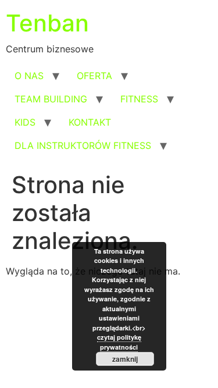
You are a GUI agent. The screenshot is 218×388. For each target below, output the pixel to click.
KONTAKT (90, 122)
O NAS (29, 75)
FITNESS (139, 99)
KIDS (25, 122)
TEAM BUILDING (51, 99)
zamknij (125, 359)
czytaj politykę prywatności (119, 342)
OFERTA (94, 75)
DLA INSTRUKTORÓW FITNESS (83, 145)
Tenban (47, 23)
